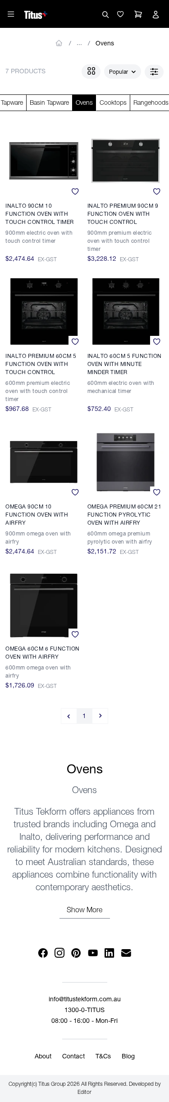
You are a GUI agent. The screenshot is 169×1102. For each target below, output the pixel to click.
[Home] (36, 13)
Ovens (105, 44)
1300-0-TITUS (84, 1011)
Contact (73, 1057)
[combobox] (122, 72)
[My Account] (155, 14)
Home (59, 43)
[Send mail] (126, 953)
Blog (128, 1057)
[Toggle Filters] (154, 72)
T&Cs (103, 1057)
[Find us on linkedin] (109, 953)
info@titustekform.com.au (85, 1000)
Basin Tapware (49, 103)
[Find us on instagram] (59, 953)
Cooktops (113, 103)
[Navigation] (11, 14)
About (43, 1057)
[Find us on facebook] (43, 953)
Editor (84, 1092)
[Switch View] (91, 71)
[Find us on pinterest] (76, 953)
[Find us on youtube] (93, 953)
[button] (120, 14)
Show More (84, 911)
